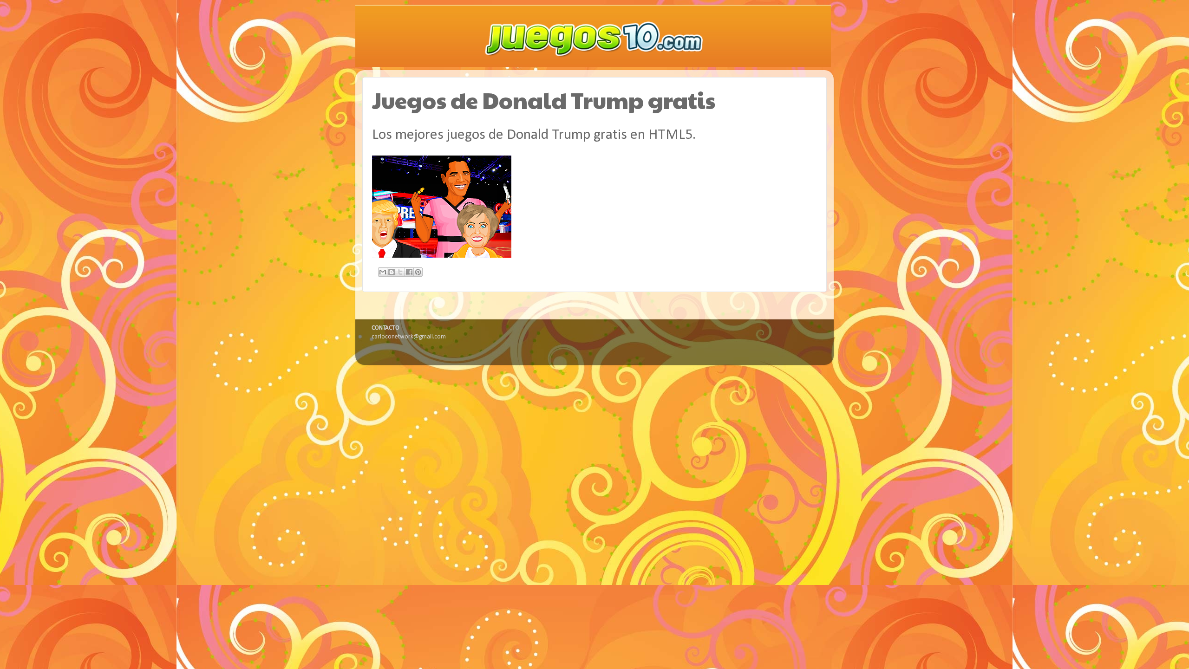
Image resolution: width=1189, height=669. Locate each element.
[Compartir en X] (400, 272)
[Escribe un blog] (391, 272)
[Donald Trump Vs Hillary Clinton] (442, 256)
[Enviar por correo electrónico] (382, 272)
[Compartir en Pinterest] (418, 272)
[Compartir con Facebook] (409, 272)
